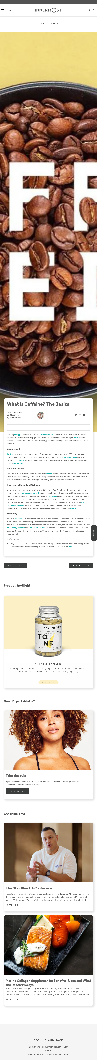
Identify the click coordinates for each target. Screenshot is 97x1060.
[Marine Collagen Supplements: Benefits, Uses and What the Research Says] (48, 945)
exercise (53, 496)
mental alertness (69, 457)
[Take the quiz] (48, 740)
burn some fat (47, 434)
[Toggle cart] (90, 10)
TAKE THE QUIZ (17, 791)
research (18, 518)
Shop (9, 10)
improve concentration (31, 493)
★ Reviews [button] (94, 532)
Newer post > (81, 565)
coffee (49, 473)
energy (17, 434)
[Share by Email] (84, 414)
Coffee (10, 454)
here (70, 546)
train (76, 437)
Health (10, 412)
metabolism (18, 463)
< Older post (15, 565)
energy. (73, 508)
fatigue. (21, 460)
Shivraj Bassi (15, 417)
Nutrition (17, 412)
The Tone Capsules (37, 528)
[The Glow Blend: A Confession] (48, 852)
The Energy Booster (16, 528)
